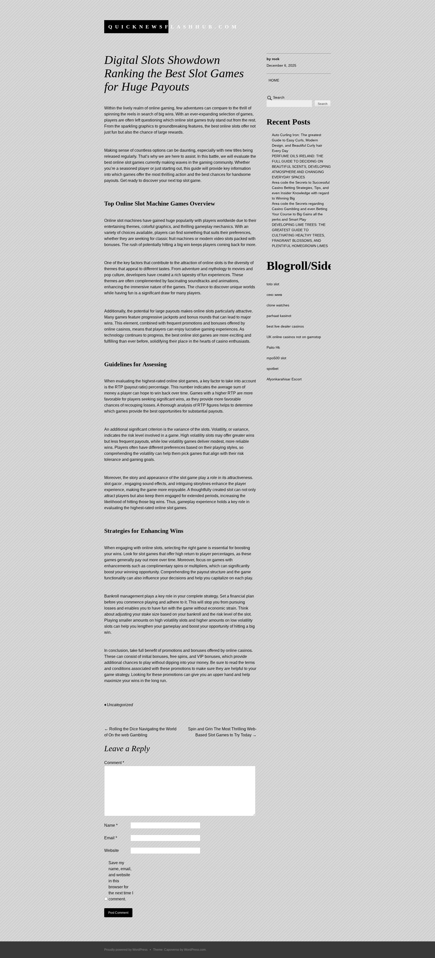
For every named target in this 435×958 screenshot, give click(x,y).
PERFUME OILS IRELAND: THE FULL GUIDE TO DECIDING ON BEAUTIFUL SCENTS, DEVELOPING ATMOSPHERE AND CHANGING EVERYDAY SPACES (301, 166)
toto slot (273, 284)
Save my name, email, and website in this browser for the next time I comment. (120, 881)
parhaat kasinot (279, 316)
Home (274, 80)
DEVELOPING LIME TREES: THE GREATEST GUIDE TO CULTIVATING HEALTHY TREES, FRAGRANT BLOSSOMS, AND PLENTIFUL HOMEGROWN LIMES (300, 235)
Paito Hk (273, 347)
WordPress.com (195, 949)
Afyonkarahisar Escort (284, 379)
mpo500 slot (276, 358)
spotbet (272, 369)
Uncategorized (120, 705)
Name (111, 825)
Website (111, 850)
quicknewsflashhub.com (173, 26)
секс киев (274, 295)
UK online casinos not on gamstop (294, 337)
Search (278, 97)
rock (275, 59)
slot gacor (113, 484)
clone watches (278, 305)
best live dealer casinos (285, 326)
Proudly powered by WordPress (126, 949)
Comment (114, 763)
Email (110, 838)
